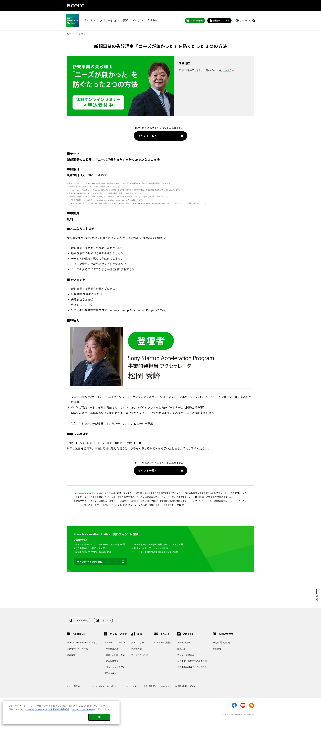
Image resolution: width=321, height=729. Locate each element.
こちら (226, 70)
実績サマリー (137, 642)
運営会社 (71, 655)
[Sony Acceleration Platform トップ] (72, 20)
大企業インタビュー (186, 655)
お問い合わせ (197, 20)
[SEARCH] (253, 20)
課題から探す (110, 673)
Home (71, 34)
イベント (138, 20)
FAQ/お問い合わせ (221, 642)
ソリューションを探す (114, 667)
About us (90, 20)
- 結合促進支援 (111, 661)
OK (99, 717)
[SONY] (75, 5)
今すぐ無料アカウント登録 (89, 561)
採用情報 (217, 649)
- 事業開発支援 (111, 649)
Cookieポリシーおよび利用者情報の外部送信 (178, 686)
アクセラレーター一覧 (77, 649)
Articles (152, 20)
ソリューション (109, 20)
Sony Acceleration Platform (87, 493)
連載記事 (181, 649)
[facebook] (234, 705)
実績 (126, 20)
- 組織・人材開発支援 (114, 655)
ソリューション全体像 (114, 642)
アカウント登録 (81, 620)
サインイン (105, 620)
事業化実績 (136, 649)
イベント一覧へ (147, 135)
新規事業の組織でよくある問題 (192, 667)
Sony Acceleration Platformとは (82, 642)
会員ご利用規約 (150, 686)
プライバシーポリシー (131, 686)
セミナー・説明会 (162, 642)
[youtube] (242, 705)
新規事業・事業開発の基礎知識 (192, 661)
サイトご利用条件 (74, 686)
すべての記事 (183, 642)
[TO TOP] (317, 595)
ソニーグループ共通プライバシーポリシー (101, 686)
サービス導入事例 (139, 655)
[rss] (251, 705)
